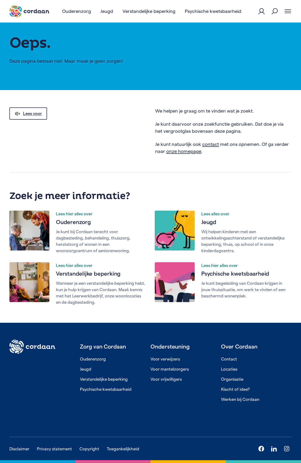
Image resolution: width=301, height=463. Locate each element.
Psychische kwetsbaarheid (235, 273)
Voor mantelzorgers (169, 369)
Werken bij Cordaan (240, 399)
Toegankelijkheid (123, 449)
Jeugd (208, 222)
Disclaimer (19, 449)
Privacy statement (54, 449)
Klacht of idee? (235, 389)
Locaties (229, 369)
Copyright (89, 449)
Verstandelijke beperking (88, 273)
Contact (229, 359)
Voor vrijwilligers (166, 379)
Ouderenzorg (73, 222)
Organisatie (232, 379)
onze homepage (183, 151)
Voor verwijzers (165, 359)
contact (210, 144)
